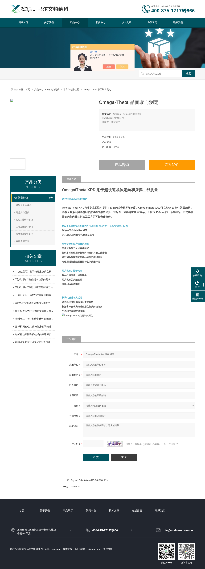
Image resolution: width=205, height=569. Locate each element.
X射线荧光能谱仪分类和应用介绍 (32, 303)
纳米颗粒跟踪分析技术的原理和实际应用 (35, 334)
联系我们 (178, 22)
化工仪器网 (80, 549)
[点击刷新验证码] (115, 444)
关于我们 (49, 22)
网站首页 (23, 22)
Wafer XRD (76, 486)
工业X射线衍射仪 (24, 227)
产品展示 (68, 510)
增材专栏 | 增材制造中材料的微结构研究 (35, 318)
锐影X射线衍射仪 (24, 219)
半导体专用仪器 (71, 89)
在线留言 (152, 22)
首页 (27, 89)
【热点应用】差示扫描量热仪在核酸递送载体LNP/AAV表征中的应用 (35, 271)
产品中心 (75, 22)
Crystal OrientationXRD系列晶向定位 (89, 480)
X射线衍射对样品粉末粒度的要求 (32, 279)
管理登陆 (107, 549)
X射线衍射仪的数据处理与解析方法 (34, 287)
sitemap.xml (94, 549)
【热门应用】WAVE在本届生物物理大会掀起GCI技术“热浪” (35, 295)
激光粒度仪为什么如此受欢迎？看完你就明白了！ (35, 310)
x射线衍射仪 (53, 89)
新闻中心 (100, 22)
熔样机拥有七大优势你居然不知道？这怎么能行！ (35, 326)
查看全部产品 (22, 241)
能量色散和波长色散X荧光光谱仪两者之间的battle (35, 342)
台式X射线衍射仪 (24, 234)
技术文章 (126, 22)
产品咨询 (122, 165)
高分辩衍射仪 (22, 212)
